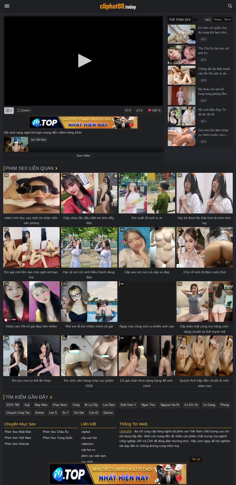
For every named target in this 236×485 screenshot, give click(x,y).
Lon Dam (109, 405)
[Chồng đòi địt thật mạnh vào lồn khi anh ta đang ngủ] (181, 75)
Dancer (108, 412)
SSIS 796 (12, 405)
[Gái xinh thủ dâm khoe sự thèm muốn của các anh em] (181, 136)
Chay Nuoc (60, 405)
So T (65, 412)
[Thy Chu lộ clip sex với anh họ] (181, 54)
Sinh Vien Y (128, 405)
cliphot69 (125, 431)
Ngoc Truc (148, 405)
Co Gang (209, 405)
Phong (224, 405)
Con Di (93, 412)
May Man (41, 405)
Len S (53, 412)
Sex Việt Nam (38, 139)
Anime (39, 412)
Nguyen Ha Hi (170, 405)
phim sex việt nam (93, 456)
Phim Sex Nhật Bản (18, 432)
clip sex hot (89, 438)
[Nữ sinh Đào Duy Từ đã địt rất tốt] (181, 116)
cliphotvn (87, 444)
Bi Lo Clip (91, 405)
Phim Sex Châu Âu (55, 432)
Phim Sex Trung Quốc (58, 438)
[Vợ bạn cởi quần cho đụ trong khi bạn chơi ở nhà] (181, 34)
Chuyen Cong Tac (18, 412)
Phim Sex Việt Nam (18, 438)
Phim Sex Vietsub (17, 444)
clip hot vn (88, 450)
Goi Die (79, 412)
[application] (83, 61)
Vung (76, 405)
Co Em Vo (191, 405)
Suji (27, 405)
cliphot (85, 432)
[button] (83, 61)
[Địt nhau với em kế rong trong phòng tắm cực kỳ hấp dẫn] (181, 95)
